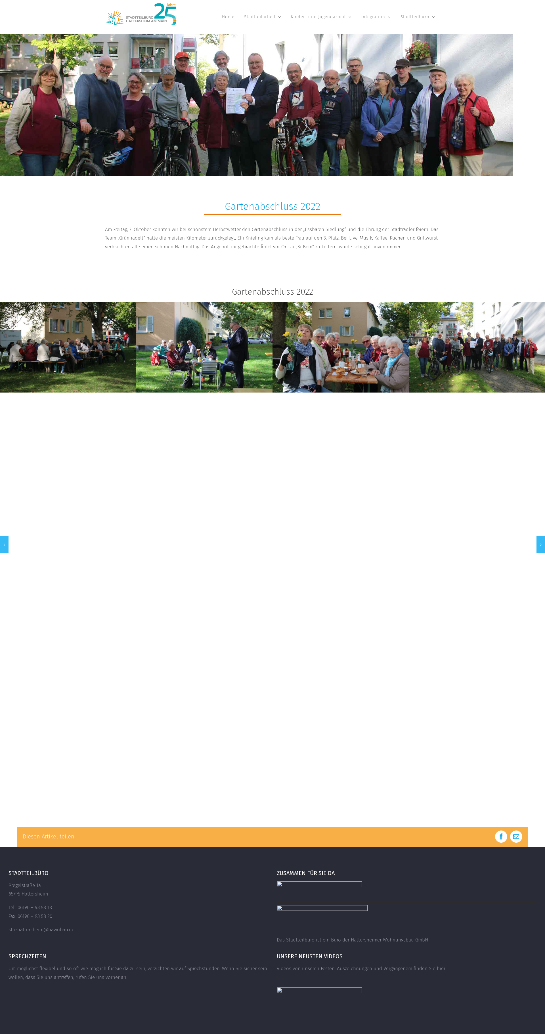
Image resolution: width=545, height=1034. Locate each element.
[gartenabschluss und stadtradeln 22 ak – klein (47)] (340, 305)
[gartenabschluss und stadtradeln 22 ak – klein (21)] (477, 305)
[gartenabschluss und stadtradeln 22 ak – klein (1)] (204, 305)
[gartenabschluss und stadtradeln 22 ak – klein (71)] (68, 305)
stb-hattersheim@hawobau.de (41, 930)
